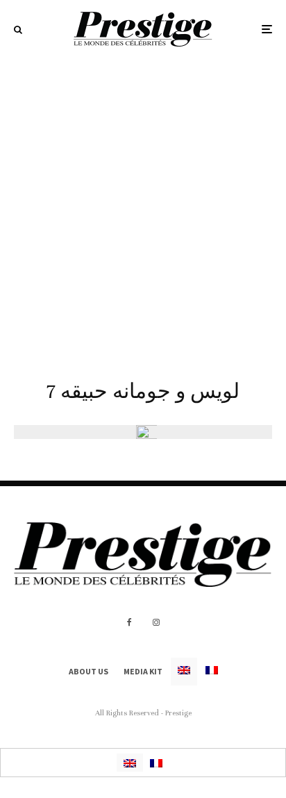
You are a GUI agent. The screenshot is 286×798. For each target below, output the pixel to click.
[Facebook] (129, 622)
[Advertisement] (143, 208)
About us (88, 671)
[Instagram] (156, 622)
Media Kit (143, 671)
